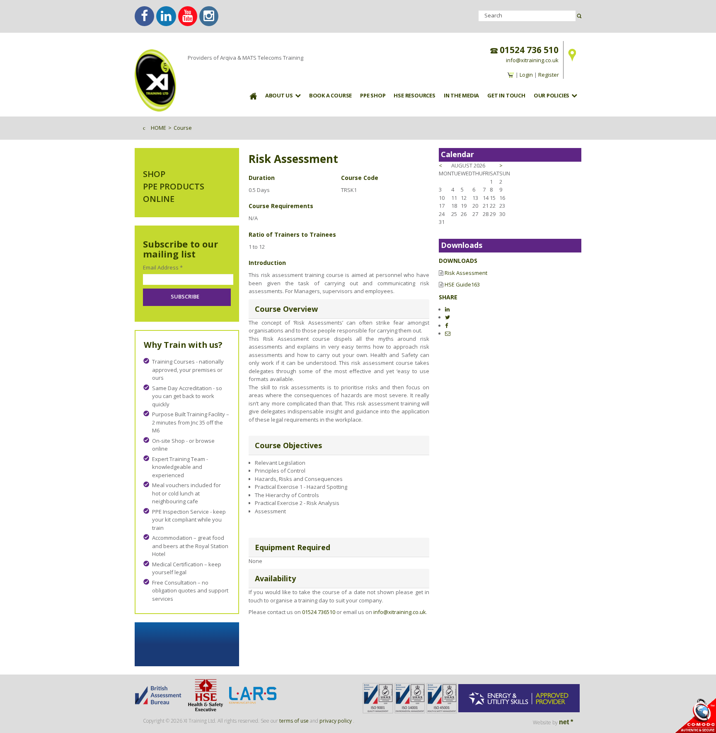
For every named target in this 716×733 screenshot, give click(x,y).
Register (548, 74)
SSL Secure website (695, 715)
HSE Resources (414, 95)
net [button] (566, 722)
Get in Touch (506, 95)
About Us (279, 95)
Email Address (163, 267)
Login (526, 74)
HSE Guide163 (462, 284)
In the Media (461, 95)
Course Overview (286, 309)
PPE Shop (372, 95)
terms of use (294, 720)
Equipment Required (292, 547)
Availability (275, 578)
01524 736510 (318, 612)
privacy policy (335, 720)
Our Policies (551, 95)
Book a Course (330, 95)
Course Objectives (288, 445)
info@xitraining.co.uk (532, 60)
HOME (158, 127)
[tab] (339, 309)
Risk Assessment (466, 273)
